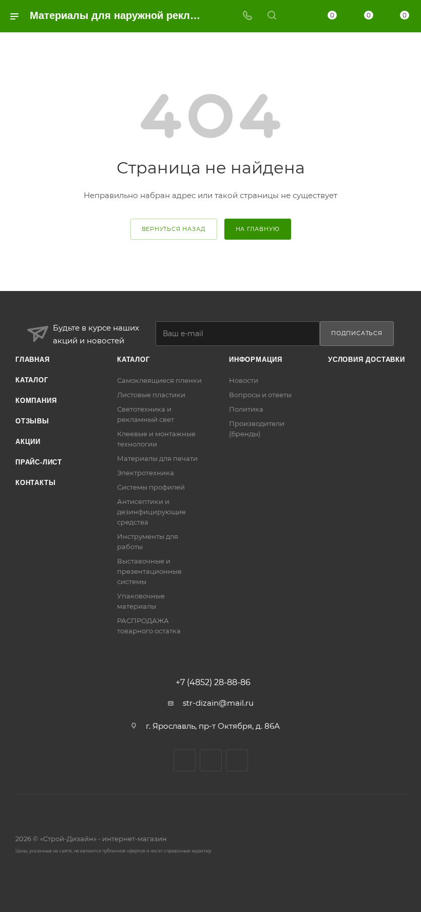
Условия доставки (366, 359)
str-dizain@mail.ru (218, 703)
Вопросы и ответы (260, 395)
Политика (246, 409)
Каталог (31, 380)
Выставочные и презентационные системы (149, 571)
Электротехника (145, 473)
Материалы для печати (157, 458)
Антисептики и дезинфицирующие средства (151, 511)
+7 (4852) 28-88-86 (213, 682)
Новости (243, 380)
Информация (255, 359)
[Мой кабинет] (296, 16)
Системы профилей (151, 487)
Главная (32, 359)
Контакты (35, 483)
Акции (28, 441)
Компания (35, 400)
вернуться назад (174, 228)
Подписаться (356, 333)
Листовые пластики (151, 395)
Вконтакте (185, 760)
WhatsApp (237, 760)
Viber (211, 760)
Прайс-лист (38, 462)
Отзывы (32, 421)
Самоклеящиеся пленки (159, 380)
